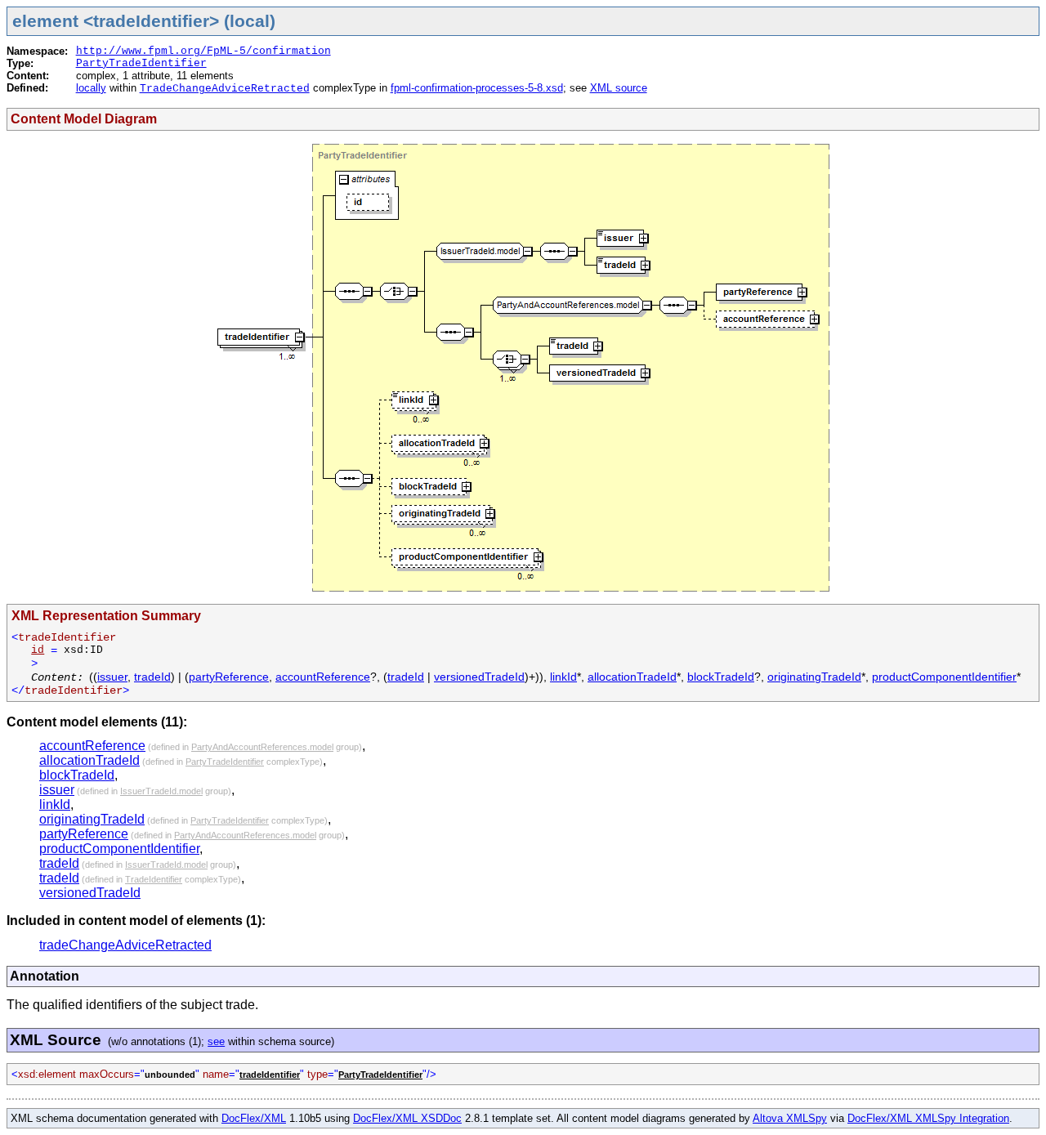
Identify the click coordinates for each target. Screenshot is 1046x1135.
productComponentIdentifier (944, 676)
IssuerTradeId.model (161, 791)
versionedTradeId (479, 676)
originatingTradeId (814, 676)
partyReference (229, 676)
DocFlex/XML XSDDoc (407, 1118)
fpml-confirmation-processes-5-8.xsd (477, 88)
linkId (563, 676)
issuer (112, 676)
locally (91, 88)
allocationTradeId (632, 676)
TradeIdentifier (153, 879)
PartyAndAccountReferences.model (262, 747)
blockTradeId (720, 676)
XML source (618, 88)
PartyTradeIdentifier (141, 63)
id (37, 650)
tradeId (152, 676)
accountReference (322, 676)
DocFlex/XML (253, 1118)
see (216, 1041)
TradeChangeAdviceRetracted (225, 89)
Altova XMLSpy (790, 1118)
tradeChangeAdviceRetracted (125, 945)
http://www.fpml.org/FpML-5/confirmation (203, 51)
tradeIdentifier (269, 1074)
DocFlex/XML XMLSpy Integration (928, 1118)
